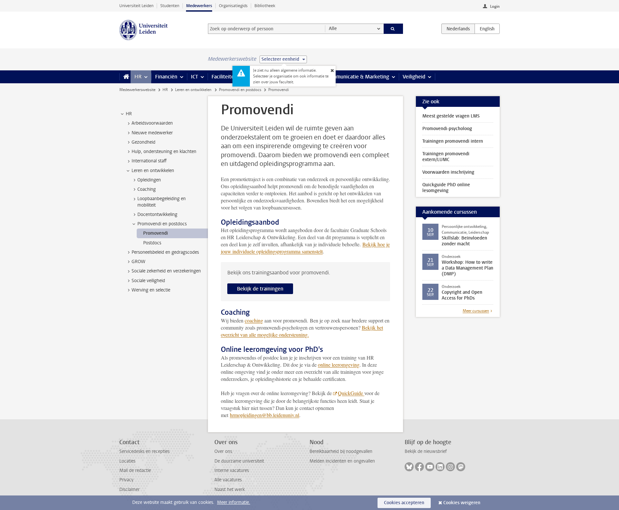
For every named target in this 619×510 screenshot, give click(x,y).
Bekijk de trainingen (260, 288)
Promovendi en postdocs (240, 89)
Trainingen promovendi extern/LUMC (445, 157)
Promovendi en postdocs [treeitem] (162, 224)
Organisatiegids (233, 5)
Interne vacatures (231, 470)
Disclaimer (129, 489)
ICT (194, 76)
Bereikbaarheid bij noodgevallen (341, 451)
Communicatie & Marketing (357, 76)
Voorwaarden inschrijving (448, 172)
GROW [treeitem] (138, 262)
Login (495, 6)
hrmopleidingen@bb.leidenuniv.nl (264, 415)
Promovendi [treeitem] (155, 233)
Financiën (166, 76)
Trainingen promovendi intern (452, 141)
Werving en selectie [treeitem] (151, 290)
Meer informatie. (233, 502)
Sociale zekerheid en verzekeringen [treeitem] (166, 271)
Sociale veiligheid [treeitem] (148, 281)
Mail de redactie (135, 470)
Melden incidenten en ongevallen (342, 461)
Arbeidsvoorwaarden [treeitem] (152, 123)
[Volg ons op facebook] (419, 466)
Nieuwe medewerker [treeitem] (152, 133)
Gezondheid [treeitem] (143, 142)
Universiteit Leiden (136, 5)
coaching (254, 320)
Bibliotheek (264, 5)
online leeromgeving (338, 364)
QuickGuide (351, 393)
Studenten (169, 5)
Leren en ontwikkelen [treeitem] (153, 171)
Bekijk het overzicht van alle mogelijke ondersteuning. (302, 331)
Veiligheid (414, 76)
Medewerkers (199, 5)
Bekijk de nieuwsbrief (426, 451)
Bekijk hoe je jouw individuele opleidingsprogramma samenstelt (305, 248)
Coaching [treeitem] (146, 189)
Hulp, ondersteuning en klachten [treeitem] (164, 151)
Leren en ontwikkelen (193, 89)
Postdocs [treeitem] (152, 243)
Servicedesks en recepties (144, 451)
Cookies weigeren (461, 503)
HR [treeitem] (129, 114)
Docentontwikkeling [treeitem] (157, 214)
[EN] (487, 29)
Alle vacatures (228, 480)
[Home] (125, 76)
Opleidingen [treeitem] (149, 180)
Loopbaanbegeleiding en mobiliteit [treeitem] (161, 202)
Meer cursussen (476, 310)
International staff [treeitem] (149, 161)
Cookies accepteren (404, 503)
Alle (333, 29)
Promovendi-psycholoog (447, 129)
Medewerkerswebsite (137, 89)
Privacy (126, 480)
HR (138, 76)
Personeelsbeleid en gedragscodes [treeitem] (165, 252)
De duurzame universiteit (239, 461)
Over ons (223, 451)
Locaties (127, 461)
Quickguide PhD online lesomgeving (446, 188)
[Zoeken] (393, 29)
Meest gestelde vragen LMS (451, 116)
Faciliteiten (224, 76)
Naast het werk (229, 489)
